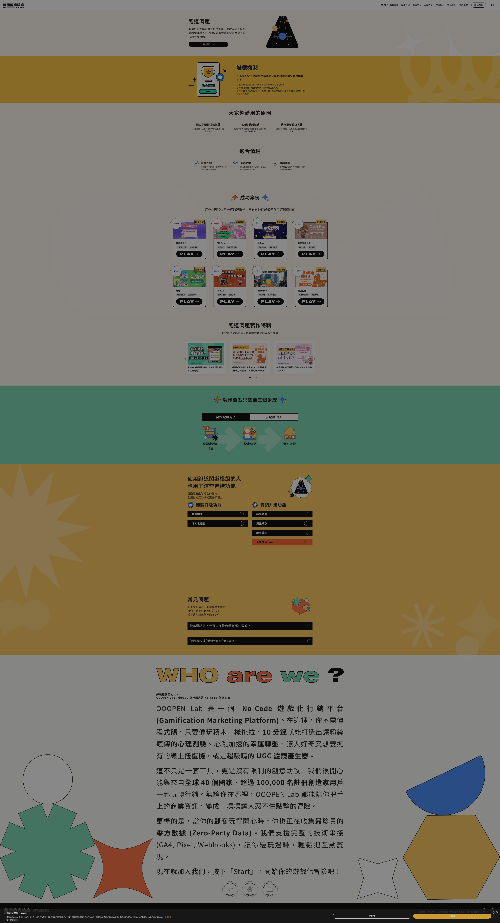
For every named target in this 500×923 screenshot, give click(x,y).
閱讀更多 (168, 917)
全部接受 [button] (452, 916)
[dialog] (250, 461)
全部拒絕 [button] (372, 916)
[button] (89, 919)
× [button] (497, 912)
